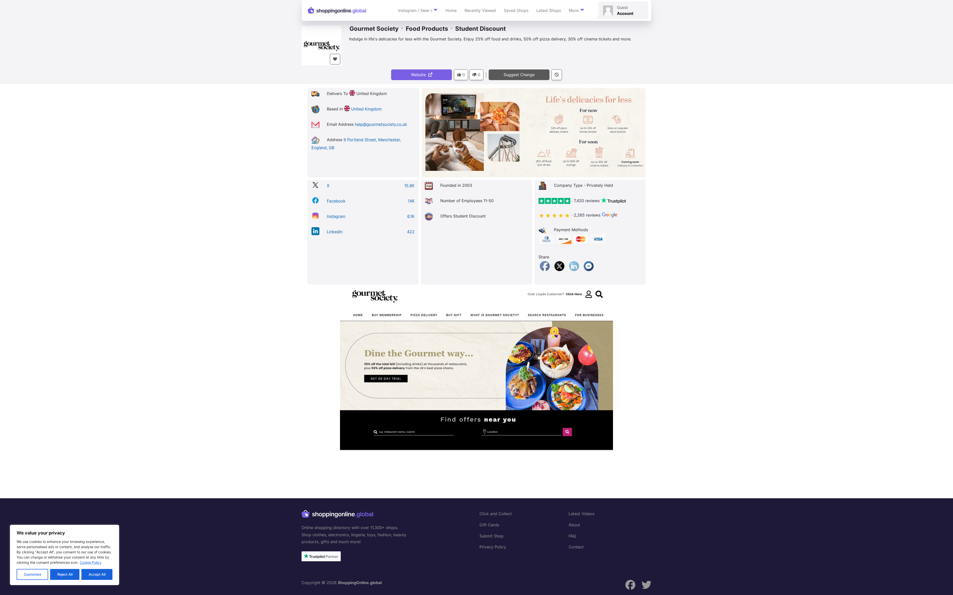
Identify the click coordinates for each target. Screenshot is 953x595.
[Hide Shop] (556, 74)
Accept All (97, 574)
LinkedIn (334, 231)
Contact (576, 546)
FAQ (572, 535)
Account (625, 13)
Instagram (336, 216)
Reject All (64, 574)
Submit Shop (491, 535)
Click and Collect (495, 513)
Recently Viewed (480, 10)
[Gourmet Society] (321, 45)
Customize (32, 574)
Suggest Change (519, 74)
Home (451, 10)
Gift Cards (489, 524)
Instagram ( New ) (415, 10)
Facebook (336, 200)
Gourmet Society (374, 28)
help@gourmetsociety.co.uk (381, 124)
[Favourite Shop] (335, 59)
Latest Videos (581, 513)
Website (419, 74)
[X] (560, 269)
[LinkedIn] (574, 269)
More (574, 10)
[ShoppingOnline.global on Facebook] (630, 585)
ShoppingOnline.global (360, 582)
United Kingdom (366, 108)
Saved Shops (516, 10)
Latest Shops (548, 10)
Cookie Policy (91, 562)
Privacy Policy (492, 546)
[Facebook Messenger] (588, 269)
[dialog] (64, 555)
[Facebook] (545, 269)
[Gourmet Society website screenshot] (476, 369)
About (574, 524)
